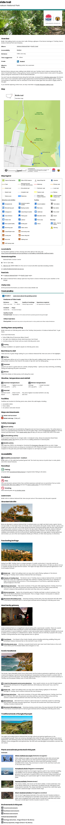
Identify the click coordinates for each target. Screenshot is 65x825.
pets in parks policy (33, 485)
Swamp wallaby (21, 781)
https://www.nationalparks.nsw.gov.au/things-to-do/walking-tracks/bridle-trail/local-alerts (27, 253)
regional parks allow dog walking (10, 485)
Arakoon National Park (23, 46)
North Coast (34, 46)
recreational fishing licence (17, 472)
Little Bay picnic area (50, 77)
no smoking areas (20, 490)
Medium (19, 50)
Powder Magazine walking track (44, 84)
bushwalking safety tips (8, 439)
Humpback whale (21, 768)
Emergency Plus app (38, 445)
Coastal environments (11, 808)
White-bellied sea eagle (23, 756)
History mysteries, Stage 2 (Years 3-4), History (18, 822)
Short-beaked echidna (23, 793)
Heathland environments (11, 811)
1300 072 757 (6, 266)
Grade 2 (22, 61)
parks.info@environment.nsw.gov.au (13, 269)
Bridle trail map (12, 418)
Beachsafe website (50, 430)
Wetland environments (11, 814)
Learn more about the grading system (25, 296)
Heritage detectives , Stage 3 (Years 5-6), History (19, 820)
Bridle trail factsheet (10, 415)
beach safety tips (25, 432)
